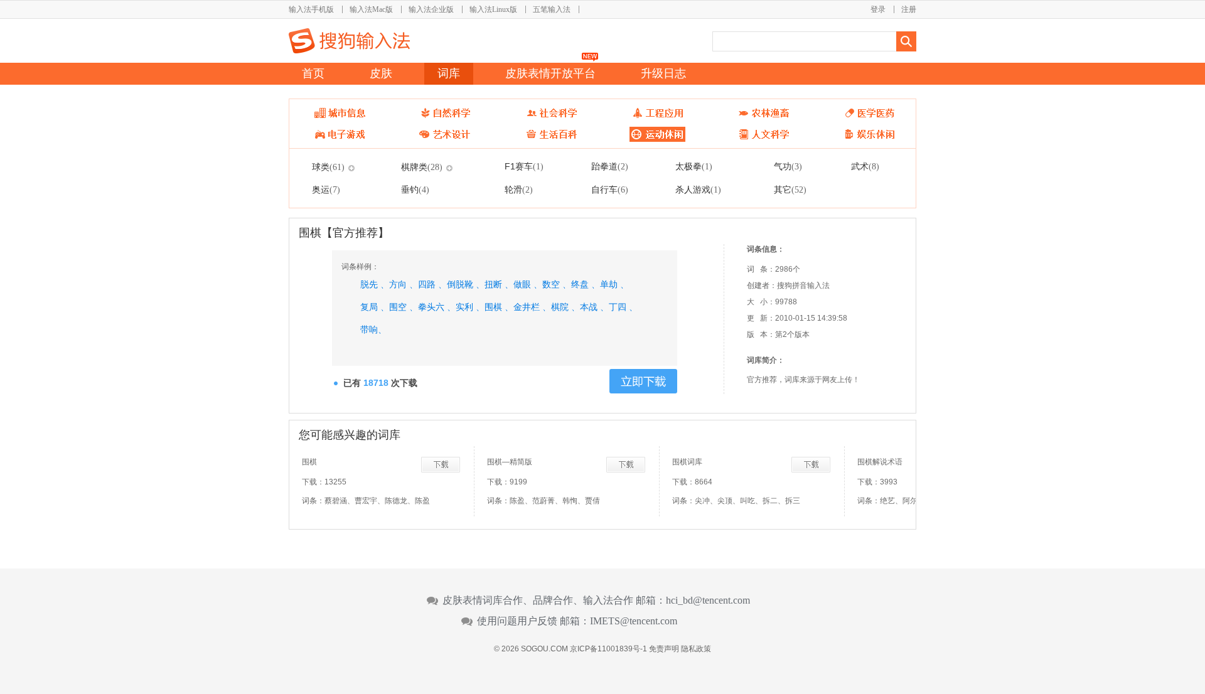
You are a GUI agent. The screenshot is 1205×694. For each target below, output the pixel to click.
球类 (328, 167)
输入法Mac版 (371, 9)
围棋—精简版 (509, 461)
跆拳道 (609, 166)
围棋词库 (687, 461)
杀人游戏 (698, 189)
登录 (878, 9)
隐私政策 (696, 648)
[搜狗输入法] (349, 40)
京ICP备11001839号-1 (608, 648)
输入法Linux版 (493, 9)
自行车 (609, 189)
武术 (865, 166)
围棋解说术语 (879, 461)
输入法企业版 (431, 9)
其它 (790, 189)
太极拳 (693, 166)
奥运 (326, 189)
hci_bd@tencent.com (708, 600)
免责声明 (664, 648)
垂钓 (415, 189)
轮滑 (519, 189)
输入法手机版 (311, 9)
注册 (908, 9)
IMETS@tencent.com (633, 621)
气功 (788, 166)
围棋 (309, 461)
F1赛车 (524, 166)
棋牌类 (421, 167)
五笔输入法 (551, 9)
